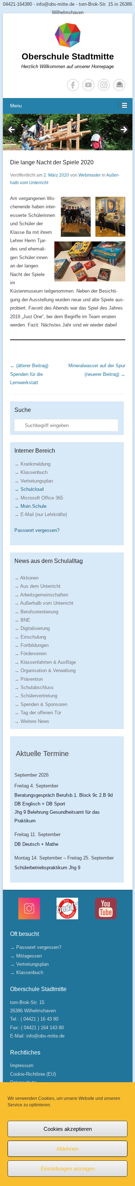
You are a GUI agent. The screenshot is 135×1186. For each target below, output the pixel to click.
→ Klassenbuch (31, 472)
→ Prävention (28, 679)
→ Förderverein (30, 653)
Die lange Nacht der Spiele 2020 (52, 162)
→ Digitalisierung (32, 628)
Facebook (73, 85)
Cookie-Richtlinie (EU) (33, 1074)
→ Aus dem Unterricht (37, 586)
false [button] (11, 130)
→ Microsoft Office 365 (38, 498)
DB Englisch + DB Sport (39, 804)
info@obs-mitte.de (45, 1036)
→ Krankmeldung (32, 464)
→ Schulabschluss (34, 687)
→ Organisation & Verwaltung (45, 670)
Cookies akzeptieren (68, 1129)
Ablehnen (67, 1149)
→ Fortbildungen (31, 645)
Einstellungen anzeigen (68, 1168)
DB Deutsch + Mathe (36, 844)
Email (119, 85)
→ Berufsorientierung (36, 611)
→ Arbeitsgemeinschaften (41, 595)
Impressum (21, 1065)
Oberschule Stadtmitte (68, 56)
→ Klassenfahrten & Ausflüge (45, 662)
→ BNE (22, 620)
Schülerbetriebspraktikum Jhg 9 (47, 867)
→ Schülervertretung (35, 695)
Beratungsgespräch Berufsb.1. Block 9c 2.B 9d (63, 795)
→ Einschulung (30, 637)
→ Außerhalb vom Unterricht (43, 603)
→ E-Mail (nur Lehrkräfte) (40, 514)
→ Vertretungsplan (33, 481)
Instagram (104, 85)
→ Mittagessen (26, 956)
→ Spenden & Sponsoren (40, 704)
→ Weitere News (31, 721)
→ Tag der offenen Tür (37, 712)
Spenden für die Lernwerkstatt (29, 374)
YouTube (88, 85)
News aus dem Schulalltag (48, 561)
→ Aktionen (26, 578)
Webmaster (89, 175)
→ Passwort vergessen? (35, 947)
